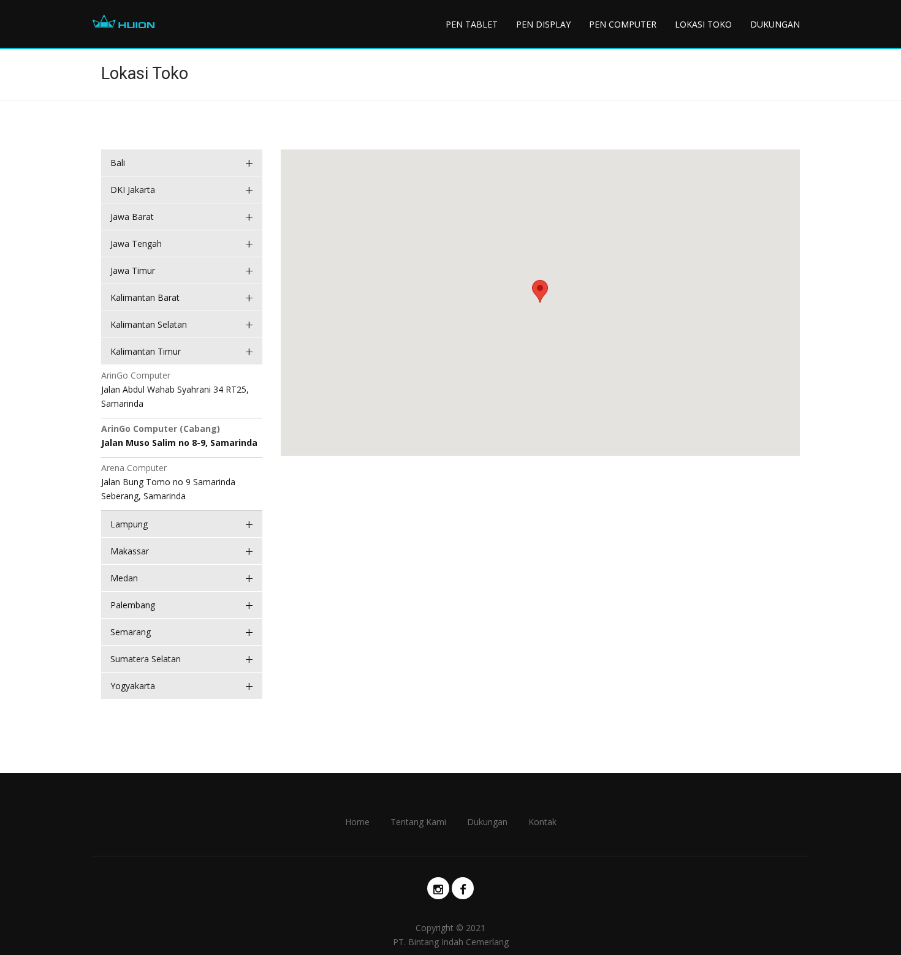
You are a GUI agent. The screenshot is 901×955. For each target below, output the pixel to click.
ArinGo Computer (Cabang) (160, 428)
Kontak (542, 822)
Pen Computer (622, 24)
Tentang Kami (418, 822)
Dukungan (775, 24)
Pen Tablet (472, 24)
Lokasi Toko (703, 24)
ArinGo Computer (135, 375)
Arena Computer (134, 468)
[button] (540, 291)
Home (357, 822)
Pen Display (543, 24)
